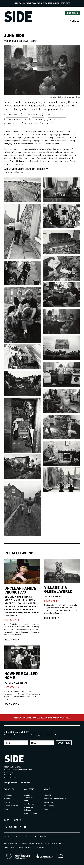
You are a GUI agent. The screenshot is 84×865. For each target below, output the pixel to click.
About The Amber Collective (55, 798)
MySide (7, 809)
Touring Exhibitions (39, 836)
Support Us (48, 809)
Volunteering (49, 805)
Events (7, 802)
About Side (48, 795)
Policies (7, 836)
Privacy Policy (9, 847)
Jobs (25, 836)
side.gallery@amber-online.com (17, 782)
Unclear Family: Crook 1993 (20, 590)
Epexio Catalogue (31, 813)
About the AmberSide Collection (28, 797)
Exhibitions (8, 795)
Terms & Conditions (24, 847)
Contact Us (48, 802)
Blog (6, 820)
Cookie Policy (39, 847)
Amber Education (11, 805)
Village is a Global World (58, 589)
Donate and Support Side (57, 3)
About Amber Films (31, 804)
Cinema (7, 798)
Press (17, 836)
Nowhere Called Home (21, 675)
